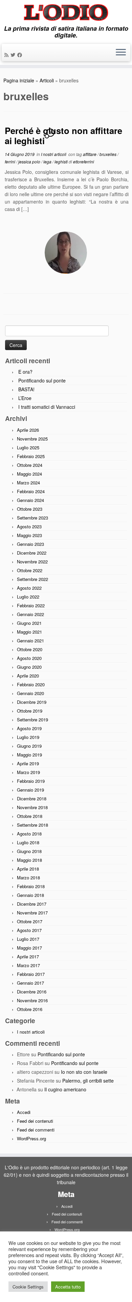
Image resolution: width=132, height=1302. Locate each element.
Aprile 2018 (28, 869)
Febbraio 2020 (31, 684)
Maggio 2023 (29, 535)
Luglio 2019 (28, 737)
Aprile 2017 (28, 956)
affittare (90, 154)
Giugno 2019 (29, 746)
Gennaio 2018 (30, 895)
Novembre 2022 (32, 561)
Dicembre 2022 (31, 553)
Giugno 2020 (29, 667)
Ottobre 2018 (29, 816)
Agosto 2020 (29, 658)
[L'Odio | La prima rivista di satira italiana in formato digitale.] (66, 12)
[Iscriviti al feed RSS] (7, 54)
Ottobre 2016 (29, 1009)
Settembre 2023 (32, 517)
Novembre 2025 (32, 438)
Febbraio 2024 (31, 491)
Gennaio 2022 (30, 614)
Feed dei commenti (35, 1129)
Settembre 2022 (32, 579)
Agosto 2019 (29, 728)
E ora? (25, 371)
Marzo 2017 (28, 965)
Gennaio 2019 (30, 790)
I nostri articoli (54, 154)
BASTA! (26, 389)
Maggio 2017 (29, 948)
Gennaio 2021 (30, 640)
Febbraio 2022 (31, 605)
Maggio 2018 (29, 860)
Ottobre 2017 (29, 921)
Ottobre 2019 (29, 711)
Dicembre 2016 (31, 991)
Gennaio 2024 (30, 500)
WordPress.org (31, 1138)
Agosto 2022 (29, 588)
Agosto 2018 (29, 833)
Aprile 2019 (28, 763)
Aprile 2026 (28, 430)
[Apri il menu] (121, 53)
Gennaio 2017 (30, 983)
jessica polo (29, 161)
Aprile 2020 (28, 675)
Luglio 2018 (28, 842)
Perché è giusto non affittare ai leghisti (63, 135)
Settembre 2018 (32, 825)
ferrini (10, 161)
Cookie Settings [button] (28, 1286)
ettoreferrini (83, 161)
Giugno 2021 (29, 623)
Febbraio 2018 (31, 886)
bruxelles (108, 154)
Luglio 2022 (28, 596)
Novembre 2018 (32, 807)
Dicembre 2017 (31, 904)
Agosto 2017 (29, 930)
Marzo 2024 (28, 482)
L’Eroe (24, 398)
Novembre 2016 (32, 1000)
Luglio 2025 (28, 447)
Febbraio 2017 (31, 974)
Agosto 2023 (29, 526)
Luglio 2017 (28, 939)
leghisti (61, 161)
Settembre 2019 (32, 719)
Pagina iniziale (18, 80)
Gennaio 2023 (30, 544)
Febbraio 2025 (31, 456)
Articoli (47, 80)
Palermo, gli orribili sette (88, 1080)
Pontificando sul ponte (42, 380)
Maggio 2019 (29, 754)
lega (47, 161)
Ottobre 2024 (29, 465)
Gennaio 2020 (30, 693)
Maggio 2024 (29, 474)
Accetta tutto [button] (68, 1286)
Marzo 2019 (28, 772)
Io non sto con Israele (84, 1071)
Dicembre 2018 (31, 798)
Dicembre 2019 (31, 702)
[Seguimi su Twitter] (13, 54)
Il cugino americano (65, 1089)
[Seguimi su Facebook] (20, 54)
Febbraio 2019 (31, 781)
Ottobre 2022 (29, 570)
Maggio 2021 (29, 632)
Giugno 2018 (29, 851)
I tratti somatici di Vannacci (46, 406)
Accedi (23, 1112)
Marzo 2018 (28, 877)
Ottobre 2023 (29, 509)
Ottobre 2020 (29, 649)
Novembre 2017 (32, 912)
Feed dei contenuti (35, 1121)
